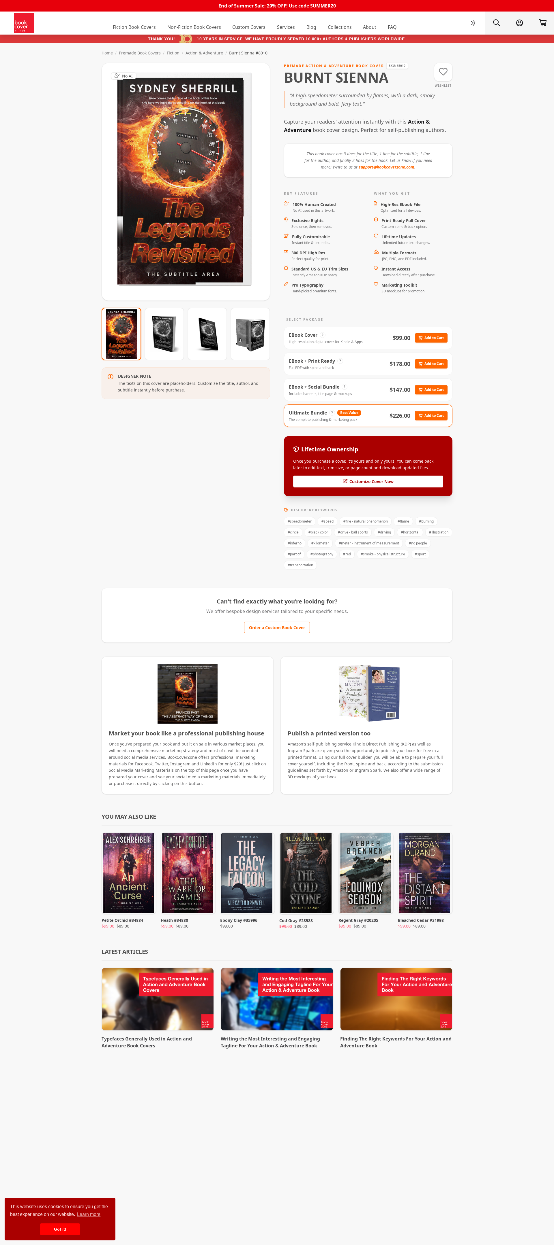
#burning (426, 521)
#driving (384, 532)
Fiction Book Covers (134, 27)
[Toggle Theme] (473, 23)
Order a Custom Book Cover (277, 627)
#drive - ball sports (353, 532)
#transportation (300, 565)
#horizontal (410, 532)
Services (286, 27)
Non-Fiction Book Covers (194, 27)
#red (347, 554)
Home (107, 53)
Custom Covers (248, 27)
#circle (293, 532)
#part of (294, 554)
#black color (318, 532)
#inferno (295, 543)
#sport (420, 554)
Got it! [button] (60, 1229)
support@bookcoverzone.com (386, 167)
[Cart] (542, 23)
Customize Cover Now (371, 481)
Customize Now (189, 181)
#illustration (438, 532)
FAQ (392, 27)
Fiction (173, 53)
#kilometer (320, 543)
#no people (418, 543)
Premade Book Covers (140, 53)
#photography (321, 554)
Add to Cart (434, 337)
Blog (311, 27)
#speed (327, 521)
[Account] (519, 23)
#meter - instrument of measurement (369, 543)
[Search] (496, 23)
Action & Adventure (204, 53)
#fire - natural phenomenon (365, 521)
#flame (403, 521)
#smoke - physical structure (383, 554)
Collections (340, 27)
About (369, 27)
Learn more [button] (88, 1214)
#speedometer (300, 521)
